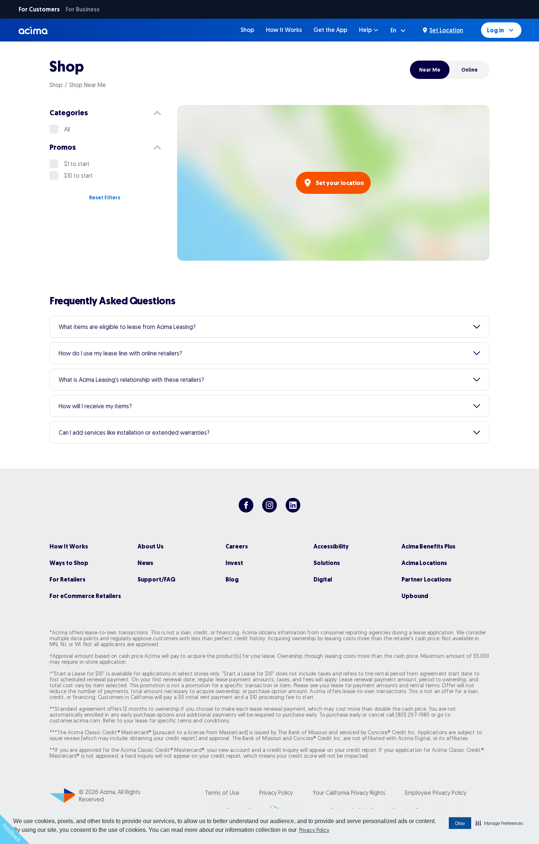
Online (469, 69)
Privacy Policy (314, 830)
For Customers (39, 9)
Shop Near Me (87, 84)
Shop (247, 30)
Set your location (340, 183)
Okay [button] (460, 823)
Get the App (330, 30)
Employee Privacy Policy (435, 792)
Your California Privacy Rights (349, 792)
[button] (499, 823)
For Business (83, 9)
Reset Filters (104, 197)
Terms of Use (222, 792)
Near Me (429, 69)
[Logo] (33, 30)
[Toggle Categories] (157, 113)
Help (365, 30)
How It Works (284, 30)
